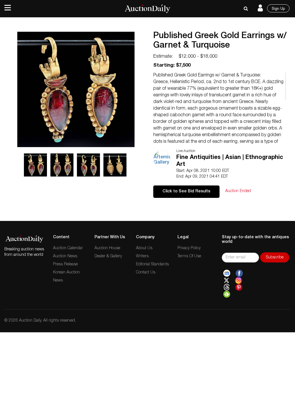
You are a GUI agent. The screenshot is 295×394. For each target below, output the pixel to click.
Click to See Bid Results (186, 192)
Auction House (107, 248)
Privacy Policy (189, 248)
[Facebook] (239, 273)
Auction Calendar (68, 248)
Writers (142, 256)
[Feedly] (226, 294)
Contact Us (145, 273)
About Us (144, 248)
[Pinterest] (238, 287)
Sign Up (278, 8)
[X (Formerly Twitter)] (226, 280)
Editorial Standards (152, 264)
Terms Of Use (189, 256)
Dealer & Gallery (108, 256)
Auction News (65, 256)
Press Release (65, 264)
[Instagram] (238, 280)
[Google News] (226, 273)
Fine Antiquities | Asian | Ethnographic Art (229, 161)
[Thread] (226, 287)
